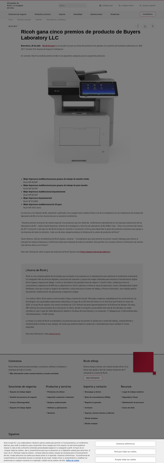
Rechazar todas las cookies (125, 451)
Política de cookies (72, 460)
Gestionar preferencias (125, 443)
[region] (82, 451)
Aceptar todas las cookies (125, 459)
